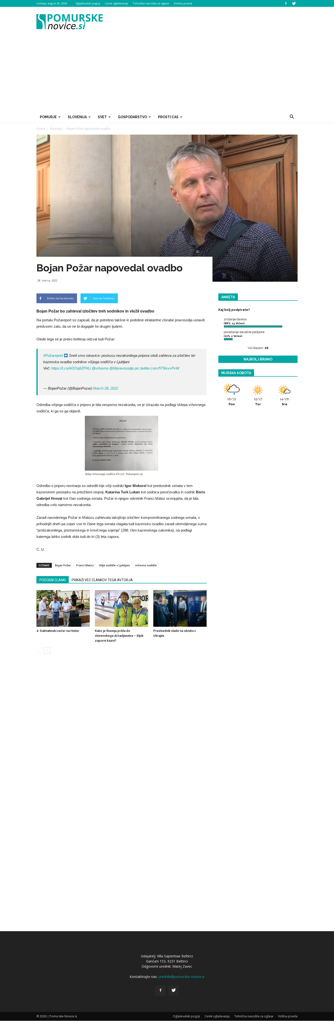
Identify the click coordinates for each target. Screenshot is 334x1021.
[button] (292, 117)
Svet (102, 117)
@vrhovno (100, 368)
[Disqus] (121, 731)
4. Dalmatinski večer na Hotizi (57, 631)
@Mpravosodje (121, 368)
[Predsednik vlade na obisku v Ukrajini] (180, 608)
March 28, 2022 (105, 388)
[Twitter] (294, 3)
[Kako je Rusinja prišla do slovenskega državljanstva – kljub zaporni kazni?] (121, 608)
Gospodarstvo (132, 117)
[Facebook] (285, 3)
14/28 (284, 401)
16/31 (231, 401)
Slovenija (77, 117)
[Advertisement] (167, 74)
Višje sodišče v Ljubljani (114, 565)
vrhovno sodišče (146, 565)
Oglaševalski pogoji (88, 3)
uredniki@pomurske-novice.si (181, 976)
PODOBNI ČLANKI (52, 580)
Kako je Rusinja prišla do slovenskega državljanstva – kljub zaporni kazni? (119, 635)
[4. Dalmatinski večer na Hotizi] (63, 608)
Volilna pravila (183, 3)
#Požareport (53, 355)
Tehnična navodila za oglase (151, 3)
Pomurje (48, 117)
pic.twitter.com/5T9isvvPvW (157, 368)
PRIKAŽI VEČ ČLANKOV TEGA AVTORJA (102, 580)
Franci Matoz (85, 565)
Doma (40, 129)
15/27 (258, 401)
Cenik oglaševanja (116, 3)
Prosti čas (168, 117)
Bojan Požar (63, 565)
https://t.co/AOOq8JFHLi (71, 368)
